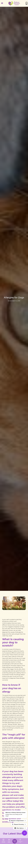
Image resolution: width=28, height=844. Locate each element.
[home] (14, 3)
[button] (2, 3)
